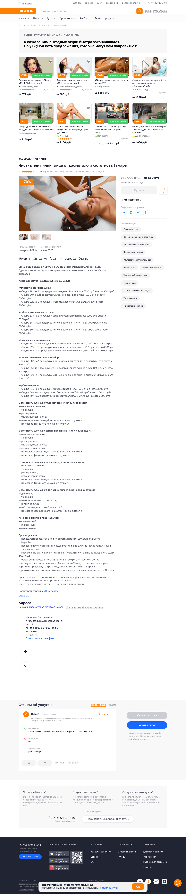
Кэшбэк (83, 18)
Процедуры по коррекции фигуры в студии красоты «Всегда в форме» (36, 128)
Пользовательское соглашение (31, 887)
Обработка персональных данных (33, 884)
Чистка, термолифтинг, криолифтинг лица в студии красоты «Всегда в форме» (149, 129)
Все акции (148, 867)
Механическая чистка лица (137, 245)
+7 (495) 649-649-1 (64, 818)
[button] (23, 237)
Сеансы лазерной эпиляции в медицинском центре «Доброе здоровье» (72, 129)
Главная (22, 25)
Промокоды (66, 18)
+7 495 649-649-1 (159, 3)
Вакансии (95, 857)
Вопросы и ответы (131, 3)
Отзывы (83, 258)
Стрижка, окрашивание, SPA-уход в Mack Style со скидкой (35, 81)
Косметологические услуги (137, 290)
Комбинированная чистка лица (138, 237)
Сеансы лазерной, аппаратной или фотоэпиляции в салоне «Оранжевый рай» (149, 83)
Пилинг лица (130, 283)
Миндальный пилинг (133, 306)
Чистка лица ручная (133, 252)
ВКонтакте (51, 591)
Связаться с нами (30, 856)
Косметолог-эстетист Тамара (47, 607)
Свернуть (24, 595)
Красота (45, 25)
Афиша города (103, 18)
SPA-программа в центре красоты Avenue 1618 (111, 81)
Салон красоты (131, 229)
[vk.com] (140, 881)
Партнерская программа (155, 862)
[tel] (156, 881)
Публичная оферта (26, 890)
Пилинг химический (151, 267)
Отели (36, 18)
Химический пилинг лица (135, 275)
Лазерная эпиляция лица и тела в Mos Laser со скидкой (72, 81)
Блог (99, 3)
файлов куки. (110, 887)
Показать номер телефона (40, 638)
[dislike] (44, 763)
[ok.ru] (148, 881)
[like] (29, 763)
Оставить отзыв (147, 715)
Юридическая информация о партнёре (85, 607)
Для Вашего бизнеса (83, 3)
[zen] (164, 881)
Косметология (60, 25)
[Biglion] (27, 11)
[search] (139, 11)
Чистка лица (129, 267)
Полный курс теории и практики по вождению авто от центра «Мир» (110, 129)
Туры (49, 18)
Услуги (22, 18)
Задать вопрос (147, 725)
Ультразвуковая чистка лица (137, 260)
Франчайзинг (112, 3)
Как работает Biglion (101, 852)
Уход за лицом (130, 298)
